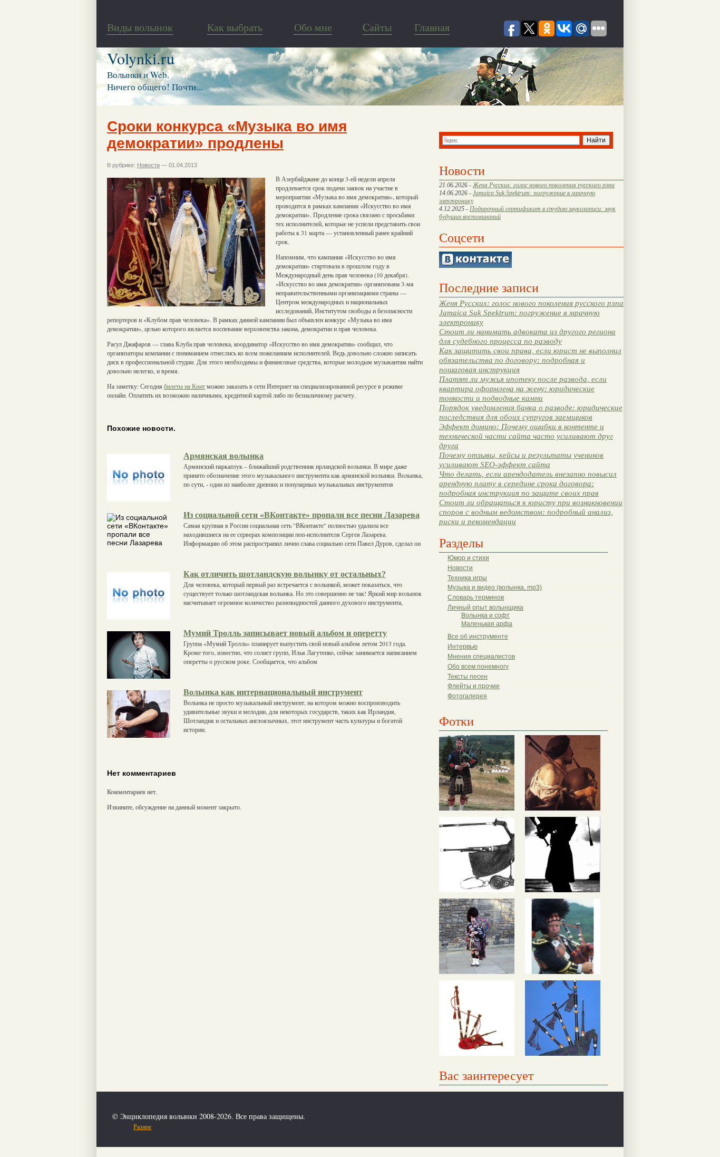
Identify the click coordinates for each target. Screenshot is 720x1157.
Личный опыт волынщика (485, 607)
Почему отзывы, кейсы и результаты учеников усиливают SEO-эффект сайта (521, 459)
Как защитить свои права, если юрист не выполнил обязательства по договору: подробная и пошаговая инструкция (530, 360)
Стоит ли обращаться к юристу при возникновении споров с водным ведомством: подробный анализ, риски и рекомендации (530, 512)
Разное (142, 1126)
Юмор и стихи (468, 558)
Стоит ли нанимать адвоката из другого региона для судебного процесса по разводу (527, 336)
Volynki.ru (140, 58)
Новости (460, 568)
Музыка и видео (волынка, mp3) (494, 587)
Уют (323, 1126)
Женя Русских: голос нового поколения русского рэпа (544, 185)
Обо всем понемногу (478, 666)
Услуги (305, 1126)
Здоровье (169, 1126)
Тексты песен (467, 676)
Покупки (196, 1126)
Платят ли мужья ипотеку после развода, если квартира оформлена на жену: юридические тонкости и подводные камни (523, 388)
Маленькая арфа (486, 624)
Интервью (462, 646)
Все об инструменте (477, 636)
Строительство (229, 1126)
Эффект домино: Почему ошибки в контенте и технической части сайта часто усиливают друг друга (526, 436)
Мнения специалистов (481, 656)
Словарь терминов (475, 597)
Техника (282, 1126)
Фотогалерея (467, 696)
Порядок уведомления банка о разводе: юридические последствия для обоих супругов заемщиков (530, 412)
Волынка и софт (485, 615)
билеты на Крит (184, 386)
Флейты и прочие (473, 686)
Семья (260, 1126)
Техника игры (467, 578)
